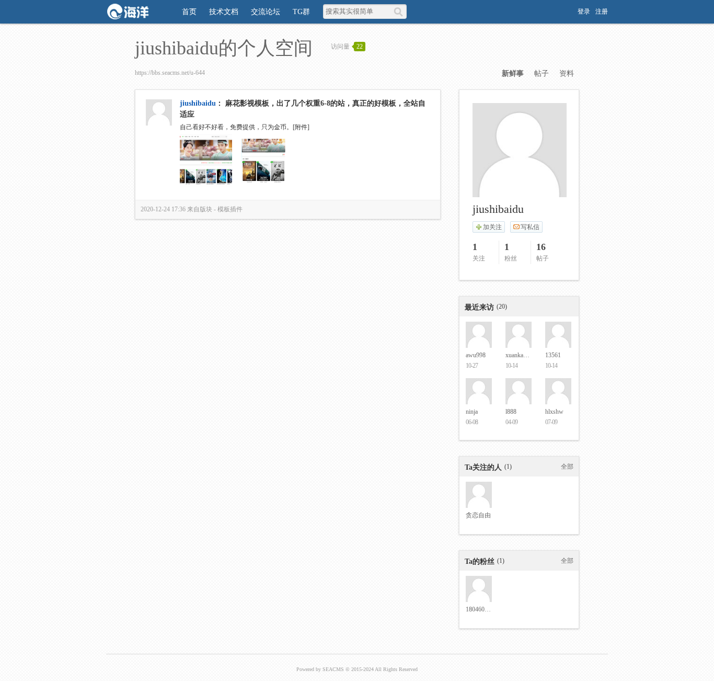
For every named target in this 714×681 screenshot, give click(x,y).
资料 (566, 73)
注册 (601, 11)
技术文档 (223, 12)
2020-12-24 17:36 (163, 209)
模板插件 (230, 209)
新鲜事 (513, 73)
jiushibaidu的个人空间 (224, 48)
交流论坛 (265, 12)
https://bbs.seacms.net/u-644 (170, 72)
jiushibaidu (198, 103)
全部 (567, 466)
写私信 (530, 227)
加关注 (492, 227)
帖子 (541, 73)
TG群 (301, 12)
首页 (189, 12)
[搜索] (400, 11)
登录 (584, 11)
